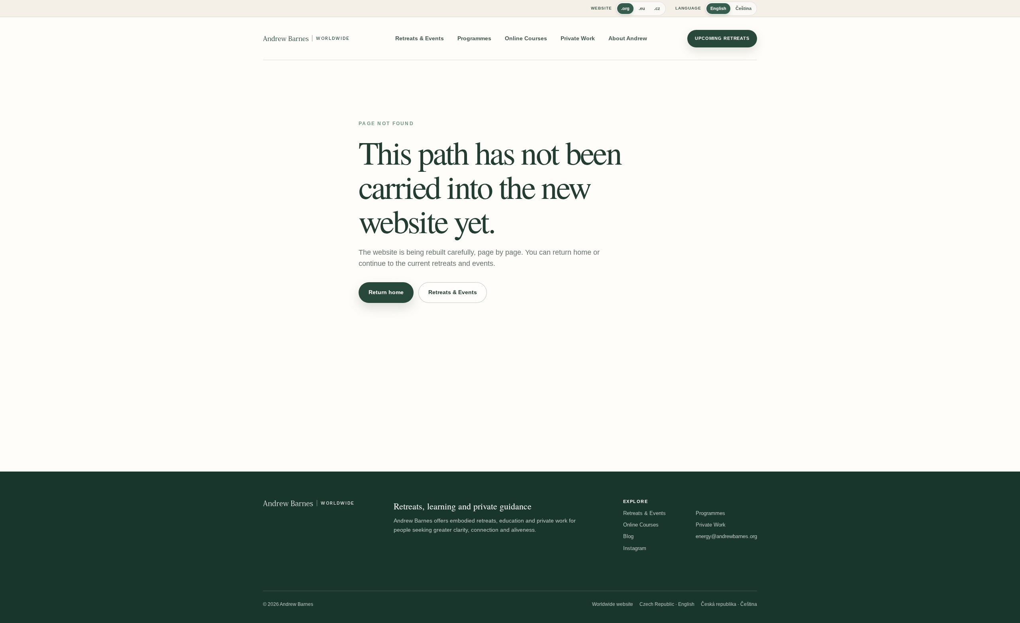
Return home (386, 292)
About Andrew (627, 38)
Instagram (634, 548)
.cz (657, 8)
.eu (642, 8)
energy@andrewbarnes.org (726, 536)
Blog (628, 536)
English (718, 8)
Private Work (578, 38)
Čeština (743, 8)
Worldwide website (612, 604)
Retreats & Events (419, 38)
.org (625, 8)
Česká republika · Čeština (729, 604)
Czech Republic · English (666, 604)
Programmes (474, 38)
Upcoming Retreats (722, 38)
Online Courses (526, 38)
